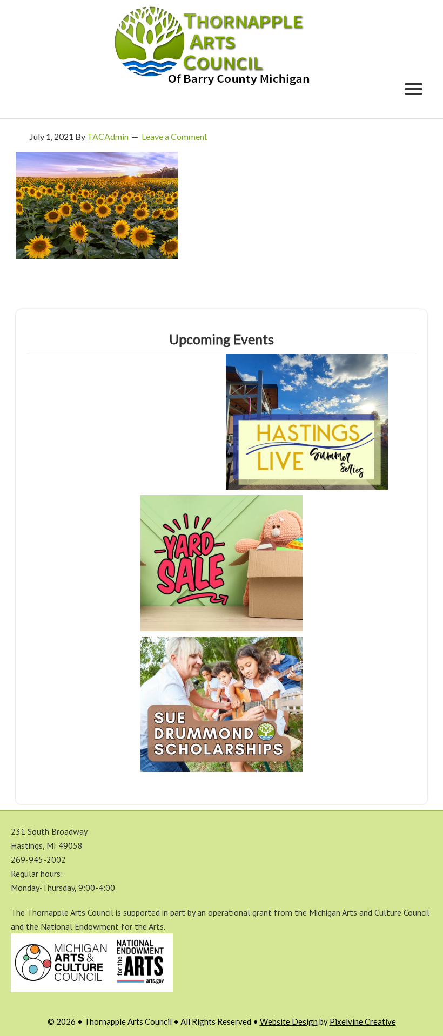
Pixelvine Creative (363, 1021)
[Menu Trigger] (413, 88)
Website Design (289, 1021)
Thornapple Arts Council (221, 45)
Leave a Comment (174, 136)
